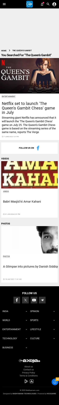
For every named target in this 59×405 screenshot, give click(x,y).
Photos (6, 256)
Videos (6, 191)
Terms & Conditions (29, 375)
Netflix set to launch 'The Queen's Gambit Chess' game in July (28, 108)
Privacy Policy (28, 372)
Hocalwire (51, 394)
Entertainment (8, 96)
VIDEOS (5, 158)
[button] (4, 4)
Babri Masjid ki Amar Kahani (22, 201)
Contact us (28, 369)
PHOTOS (5, 223)
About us (28, 366)
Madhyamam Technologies (24, 394)
